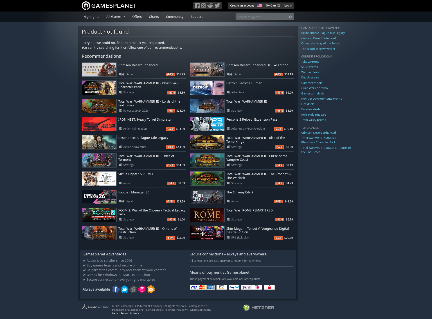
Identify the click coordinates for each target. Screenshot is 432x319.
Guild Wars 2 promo (314, 88)
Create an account (242, 5)
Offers (137, 16)
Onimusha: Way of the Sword (320, 43)
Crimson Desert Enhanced (138, 65)
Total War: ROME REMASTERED (249, 210)
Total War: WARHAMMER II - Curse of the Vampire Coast (257, 158)
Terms (124, 313)
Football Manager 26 (133, 192)
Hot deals (307, 104)
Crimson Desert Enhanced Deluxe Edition (257, 65)
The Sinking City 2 (239, 192)
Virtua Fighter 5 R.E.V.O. (135, 174)
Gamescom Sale (311, 83)
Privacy (134, 313)
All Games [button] (114, 16)
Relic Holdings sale (313, 114)
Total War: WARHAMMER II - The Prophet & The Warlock (258, 176)
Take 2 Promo (310, 62)
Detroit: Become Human (244, 83)
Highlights (91, 16)
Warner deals (310, 72)
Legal (115, 313)
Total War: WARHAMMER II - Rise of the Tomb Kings (255, 139)
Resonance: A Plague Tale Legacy (143, 137)
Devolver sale (310, 77)
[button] (259, 5)
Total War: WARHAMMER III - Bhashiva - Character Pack (148, 85)
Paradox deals (310, 109)
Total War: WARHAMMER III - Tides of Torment (146, 158)
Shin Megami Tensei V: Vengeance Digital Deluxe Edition (257, 230)
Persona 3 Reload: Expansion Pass (251, 119)
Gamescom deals (312, 93)
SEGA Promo (309, 67)
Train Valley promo (313, 120)
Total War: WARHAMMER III (246, 101)
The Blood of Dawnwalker (318, 49)
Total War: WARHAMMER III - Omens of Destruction (147, 230)
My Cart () (273, 5)
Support (197, 16)
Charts (154, 16)
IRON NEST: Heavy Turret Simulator (145, 119)
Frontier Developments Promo (321, 98)
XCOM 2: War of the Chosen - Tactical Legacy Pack (151, 212)
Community (174, 16)
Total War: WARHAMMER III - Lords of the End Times (149, 103)
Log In (288, 5)
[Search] (290, 16)
